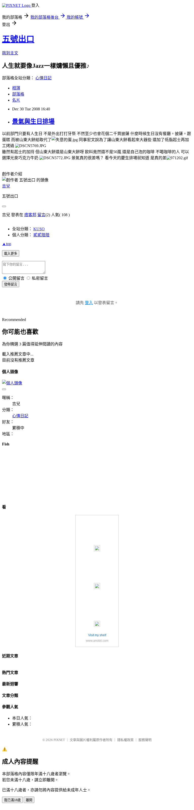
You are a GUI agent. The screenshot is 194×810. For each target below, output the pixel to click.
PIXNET (59, 740)
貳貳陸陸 (41, 235)
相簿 (16, 88)
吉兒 (6, 186)
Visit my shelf (97, 635)
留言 (41, 215)
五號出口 (18, 39)
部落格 (18, 94)
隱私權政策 (125, 740)
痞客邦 (30, 215)
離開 (29, 800)
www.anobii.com (97, 640)
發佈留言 (10, 284)
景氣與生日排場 (33, 121)
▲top (6, 244)
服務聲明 (145, 740)
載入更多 (10, 253)
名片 (16, 100)
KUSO (39, 229)
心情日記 (43, 78)
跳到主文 (10, 53)
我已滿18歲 (12, 800)
